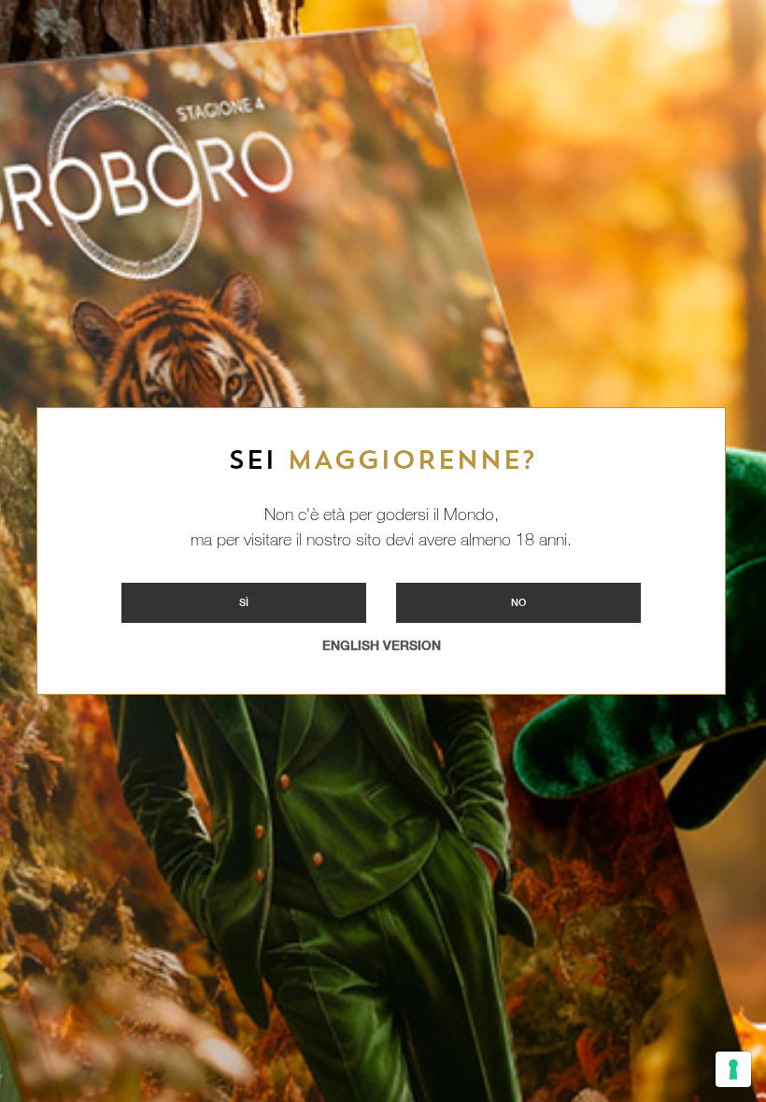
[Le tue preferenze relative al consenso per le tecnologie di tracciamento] (733, 1069)
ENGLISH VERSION (381, 645)
